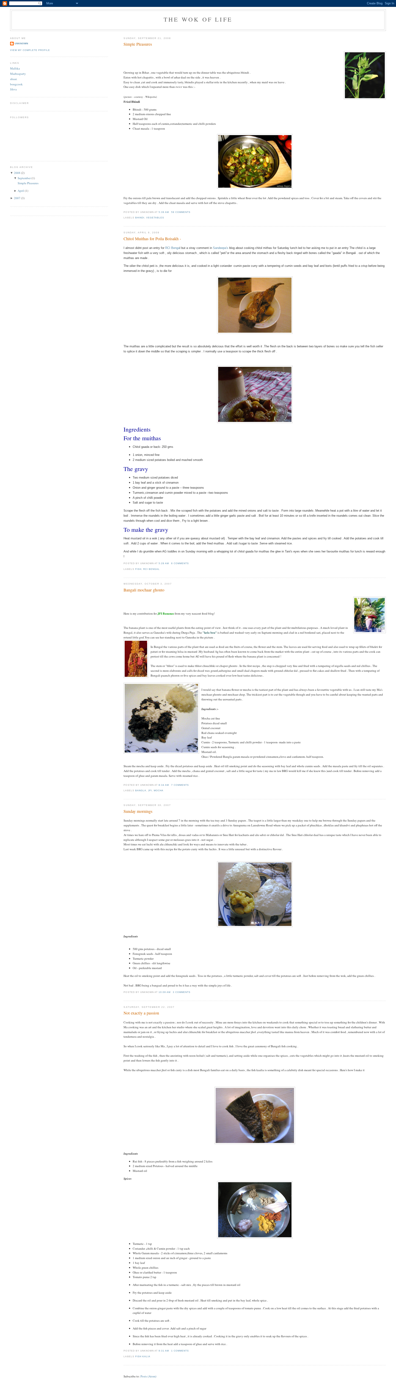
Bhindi (139, 217)
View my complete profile (30, 50)
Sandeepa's (220, 248)
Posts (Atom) (148, 1376)
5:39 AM (164, 212)
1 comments (180, 1350)
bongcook (16, 84)
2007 (17, 198)
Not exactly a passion (141, 1013)
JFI (150, 790)
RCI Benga (172, 248)
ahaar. (13, 79)
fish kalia (142, 1356)
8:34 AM (164, 785)
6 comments (180, 563)
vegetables (155, 217)
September (24, 178)
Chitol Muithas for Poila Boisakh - (152, 238)
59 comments (180, 212)
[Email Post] (191, 212)
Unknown (21, 43)
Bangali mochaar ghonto (144, 590)
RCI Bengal (151, 569)
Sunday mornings (138, 811)
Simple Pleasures (138, 44)
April (21, 191)
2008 (17, 173)
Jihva (13, 89)
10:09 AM (164, 992)
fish (138, 569)
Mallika (15, 68)
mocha (158, 790)
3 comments (181, 992)
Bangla (140, 790)
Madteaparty (18, 74)
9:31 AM (164, 1350)
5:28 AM (164, 563)
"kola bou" (210, 632)
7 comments (180, 785)
